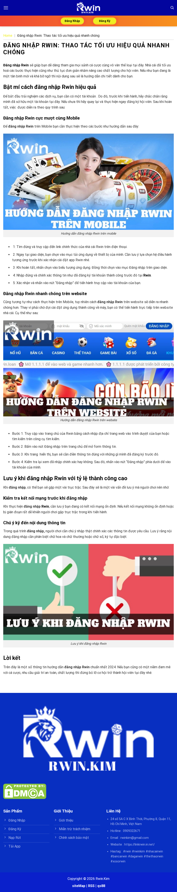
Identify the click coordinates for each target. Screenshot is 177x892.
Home (7, 36)
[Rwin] (88, 8)
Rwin (147, 275)
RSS (91, 886)
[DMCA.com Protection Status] (24, 791)
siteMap (78, 886)
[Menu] (5, 7)
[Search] (172, 8)
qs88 (101, 886)
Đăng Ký (104, 20)
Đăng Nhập (72, 20)
